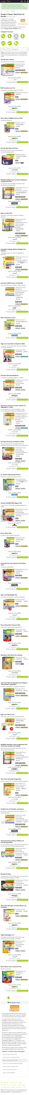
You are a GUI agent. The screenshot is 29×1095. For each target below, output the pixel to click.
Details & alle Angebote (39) (22, 708)
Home (2, 11)
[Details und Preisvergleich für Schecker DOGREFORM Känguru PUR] (7, 521)
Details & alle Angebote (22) (22, 738)
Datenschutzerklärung (21, 1084)
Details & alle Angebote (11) (22, 369)
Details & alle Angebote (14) (22, 649)
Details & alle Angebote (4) (22, 142)
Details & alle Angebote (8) (22, 557)
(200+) (3, 38)
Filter (9, 1)
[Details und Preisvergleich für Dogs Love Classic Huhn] (7, 730)
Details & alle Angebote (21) (22, 435)
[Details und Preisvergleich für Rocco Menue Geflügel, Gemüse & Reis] (7, 134)
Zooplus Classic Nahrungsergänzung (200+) (13, 1063)
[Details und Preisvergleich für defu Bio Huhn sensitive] (7, 76)
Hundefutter (7, 11)
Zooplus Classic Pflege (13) (9, 1072)
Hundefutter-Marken (14, 1082)
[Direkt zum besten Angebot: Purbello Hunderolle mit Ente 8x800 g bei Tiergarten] (14, 830)
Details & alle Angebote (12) (22, 112)
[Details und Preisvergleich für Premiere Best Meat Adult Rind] (7, 166)
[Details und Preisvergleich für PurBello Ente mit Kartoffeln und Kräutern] (7, 827)
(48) (10, 46)
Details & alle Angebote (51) (22, 588)
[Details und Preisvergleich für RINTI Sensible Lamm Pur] (7, 104)
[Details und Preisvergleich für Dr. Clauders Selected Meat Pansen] (7, 491)
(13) (16, 46)
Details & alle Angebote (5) (22, 399)
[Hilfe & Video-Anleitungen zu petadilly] (28, 1)
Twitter (24, 1087)
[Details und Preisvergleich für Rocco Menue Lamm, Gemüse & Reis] (7, 983)
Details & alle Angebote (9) (22, 468)
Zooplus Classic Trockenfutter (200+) (11, 1057)
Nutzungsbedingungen (5, 1087)
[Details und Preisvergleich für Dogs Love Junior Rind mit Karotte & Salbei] (7, 361)
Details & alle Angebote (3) (22, 173)
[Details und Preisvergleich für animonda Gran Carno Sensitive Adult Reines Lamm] (7, 581)
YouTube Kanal (19, 1087)
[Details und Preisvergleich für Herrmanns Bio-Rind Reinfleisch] (7, 391)
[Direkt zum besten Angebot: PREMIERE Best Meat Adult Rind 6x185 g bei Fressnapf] (14, 170)
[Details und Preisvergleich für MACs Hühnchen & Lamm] (7, 331)
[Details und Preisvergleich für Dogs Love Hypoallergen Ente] (7, 611)
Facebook (13, 1087)
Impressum (14, 1084)
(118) (3, 46)
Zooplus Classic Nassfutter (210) (10, 1060)
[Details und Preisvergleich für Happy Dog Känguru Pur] (7, 953)
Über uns (9, 1084)
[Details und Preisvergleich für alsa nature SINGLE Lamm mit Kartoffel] (7, 299)
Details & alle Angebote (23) (22, 773)
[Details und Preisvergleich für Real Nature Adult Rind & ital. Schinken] (7, 669)
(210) (16, 38)
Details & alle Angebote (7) (22, 82)
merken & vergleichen (11, 82)
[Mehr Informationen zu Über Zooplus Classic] (14, 1008)
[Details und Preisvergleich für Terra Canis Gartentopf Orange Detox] (7, 795)
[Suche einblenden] (25, 1)
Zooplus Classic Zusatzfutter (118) (10, 1066)
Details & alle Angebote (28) (22, 207)
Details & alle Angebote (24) (22, 868)
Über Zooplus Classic (23, 23)
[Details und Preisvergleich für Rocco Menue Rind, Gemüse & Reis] (7, 641)
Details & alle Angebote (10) (22, 619)
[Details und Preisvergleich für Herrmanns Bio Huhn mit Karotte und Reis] (7, 459)
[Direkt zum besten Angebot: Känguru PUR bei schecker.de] (14, 524)
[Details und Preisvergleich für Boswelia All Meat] (7, 892)
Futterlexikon (3, 1084)
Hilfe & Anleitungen (5, 1082)
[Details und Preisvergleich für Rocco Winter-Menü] (7, 549)
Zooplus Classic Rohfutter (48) (10, 1069)
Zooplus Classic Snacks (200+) (10, 1054)
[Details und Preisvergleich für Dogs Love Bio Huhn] (7, 231)
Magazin (20, 1082)
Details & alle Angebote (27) (22, 243)
